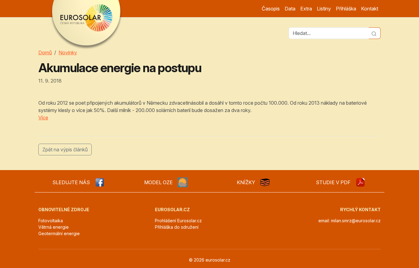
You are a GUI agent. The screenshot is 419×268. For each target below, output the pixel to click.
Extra (306, 9)
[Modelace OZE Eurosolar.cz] (182, 182)
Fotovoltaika (50, 220)
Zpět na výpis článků (65, 149)
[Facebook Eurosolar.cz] (100, 182)
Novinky (68, 52)
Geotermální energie (59, 233)
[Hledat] (375, 33)
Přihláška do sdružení (176, 227)
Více (43, 118)
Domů (45, 52)
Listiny (324, 9)
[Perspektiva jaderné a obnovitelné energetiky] (360, 182)
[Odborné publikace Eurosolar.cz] (265, 182)
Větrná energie (53, 227)
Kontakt (369, 9)
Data (290, 9)
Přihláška (346, 9)
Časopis (271, 9)
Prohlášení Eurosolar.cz (178, 220)
